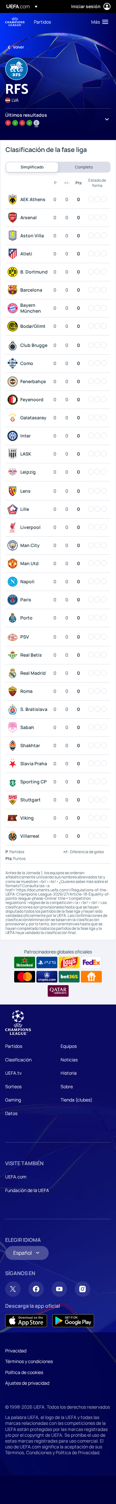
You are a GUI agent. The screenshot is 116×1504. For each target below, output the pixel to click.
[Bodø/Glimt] (13, 326)
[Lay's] (69, 962)
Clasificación (18, 1060)
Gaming (13, 1100)
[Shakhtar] (13, 745)
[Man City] (13, 545)
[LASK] (13, 454)
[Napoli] (13, 581)
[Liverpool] (13, 527)
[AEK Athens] (13, 199)
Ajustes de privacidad (27, 1383)
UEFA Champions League (14, 21)
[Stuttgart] (13, 800)
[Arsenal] (13, 217)
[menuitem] (57, 22)
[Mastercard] (24, 977)
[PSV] (13, 637)
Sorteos (13, 1086)
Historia (69, 1073)
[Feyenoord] (13, 399)
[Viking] (13, 818)
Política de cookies (24, 1372)
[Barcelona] (13, 290)
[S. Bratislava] (13, 709)
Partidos (13, 1046)
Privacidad (15, 1351)
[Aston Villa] (13, 236)
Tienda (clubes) (76, 1100)
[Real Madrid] (13, 673)
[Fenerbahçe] (13, 381)
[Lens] (13, 491)
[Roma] (13, 691)
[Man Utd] (13, 563)
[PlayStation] (46, 962)
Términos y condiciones (29, 1361)
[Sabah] (13, 727)
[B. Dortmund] (13, 272)
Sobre (67, 1086)
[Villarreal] (13, 836)
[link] (42, 22)
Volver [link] (18, 47)
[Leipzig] (13, 472)
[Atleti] (13, 254)
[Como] (13, 363)
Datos (11, 1113)
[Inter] (13, 436)
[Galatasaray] (13, 418)
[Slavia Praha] (13, 763)
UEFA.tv (13, 1073)
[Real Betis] (13, 655)
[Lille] (13, 509)
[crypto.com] (46, 977)
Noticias (69, 1060)
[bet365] (69, 977)
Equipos (69, 1046)
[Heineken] (24, 962)
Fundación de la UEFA (27, 1190)
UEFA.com (15, 1177)
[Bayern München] (13, 308)
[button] (98, 22)
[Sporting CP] (13, 782)
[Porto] (13, 618)
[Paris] (13, 600)
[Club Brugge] (13, 345)
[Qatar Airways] (58, 991)
